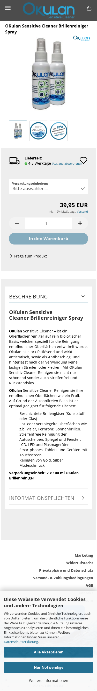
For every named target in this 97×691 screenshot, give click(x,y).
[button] (17, 223)
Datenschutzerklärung (21, 641)
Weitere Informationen (48, 680)
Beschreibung (28, 296)
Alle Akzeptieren (48, 652)
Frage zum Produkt (30, 256)
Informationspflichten (41, 497)
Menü (8, 8)
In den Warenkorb (48, 238)
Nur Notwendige (48, 667)
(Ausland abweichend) (66, 163)
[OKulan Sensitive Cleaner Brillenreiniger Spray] (48, 73)
